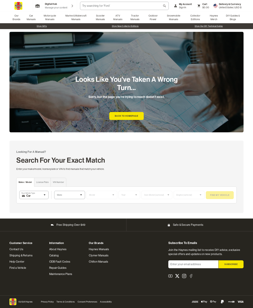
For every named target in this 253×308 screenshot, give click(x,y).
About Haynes (58, 249)
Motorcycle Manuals (50, 17)
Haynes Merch (214, 17)
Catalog (54, 255)
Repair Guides (58, 267)
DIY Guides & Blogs (233, 17)
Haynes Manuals (99, 249)
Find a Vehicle (17, 267)
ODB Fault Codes (59, 261)
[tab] (25, 182)
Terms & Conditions (65, 302)
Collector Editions (195, 17)
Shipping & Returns (21, 255)
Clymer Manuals (98, 255)
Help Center (16, 261)
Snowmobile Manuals (173, 17)
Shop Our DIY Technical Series (209, 26)
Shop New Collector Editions (125, 26)
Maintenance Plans (60, 274)
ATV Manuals (117, 17)
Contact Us (16, 249)
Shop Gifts (42, 26)
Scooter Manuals (100, 17)
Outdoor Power (153, 17)
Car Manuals (31, 17)
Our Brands (16, 17)
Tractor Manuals (135, 17)
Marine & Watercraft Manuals (76, 17)
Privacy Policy (47, 302)
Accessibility (106, 302)
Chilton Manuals (98, 261)
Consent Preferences (87, 302)
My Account (185, 4)
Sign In (182, 7)
